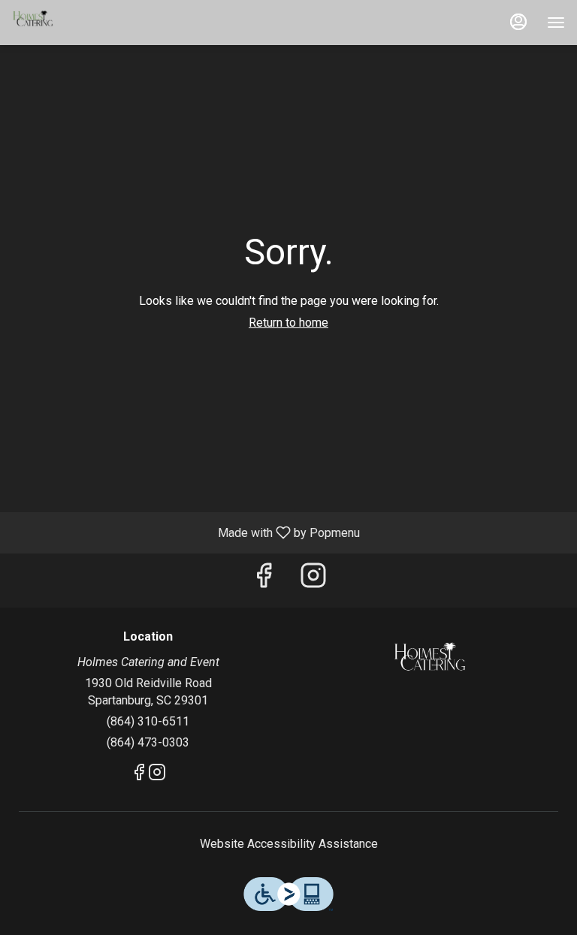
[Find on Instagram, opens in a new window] (313, 580)
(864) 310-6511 (148, 721)
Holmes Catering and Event (429, 664)
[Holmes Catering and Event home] (79, 22)
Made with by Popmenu (185, 532)
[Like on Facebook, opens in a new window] (263, 580)
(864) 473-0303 (148, 742)
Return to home (288, 322)
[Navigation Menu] (555, 22)
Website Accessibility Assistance (289, 844)
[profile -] (518, 22)
